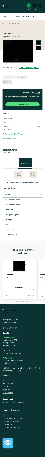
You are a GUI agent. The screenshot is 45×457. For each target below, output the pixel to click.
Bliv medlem (23, 104)
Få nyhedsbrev (8, 393)
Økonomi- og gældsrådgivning (13, 402)
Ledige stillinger (8, 383)
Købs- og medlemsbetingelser (13, 421)
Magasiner (6, 390)
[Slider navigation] (13, 301)
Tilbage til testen (13, 23)
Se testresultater (9, 138)
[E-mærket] (8, 443)
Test (4, 16)
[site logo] (9, 6)
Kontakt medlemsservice (12, 353)
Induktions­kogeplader (29, 67)
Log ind (37, 93)
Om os (5, 380)
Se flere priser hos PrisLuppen (14, 134)
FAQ (4, 415)
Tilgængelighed (8, 424)
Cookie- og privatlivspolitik (12, 418)
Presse (5, 386)
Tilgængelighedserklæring (12, 428)
